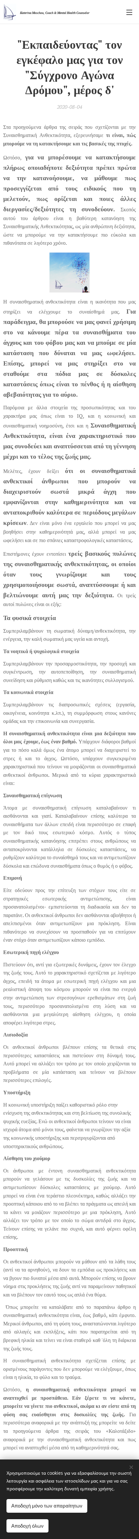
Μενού (129, 12)
